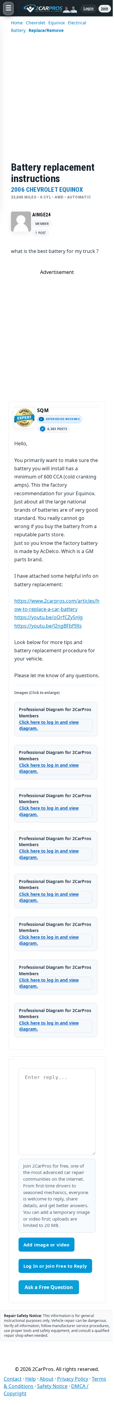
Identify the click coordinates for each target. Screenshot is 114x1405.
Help (30, 1378)
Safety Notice (52, 1386)
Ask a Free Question (49, 1287)
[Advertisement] (57, 101)
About (47, 1378)
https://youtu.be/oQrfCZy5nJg (48, 617)
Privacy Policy (72, 1378)
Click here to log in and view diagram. (49, 725)
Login (88, 8)
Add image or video (46, 1245)
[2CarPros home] (47, 8)
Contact (13, 1378)
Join (104, 8)
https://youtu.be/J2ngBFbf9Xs (48, 625)
